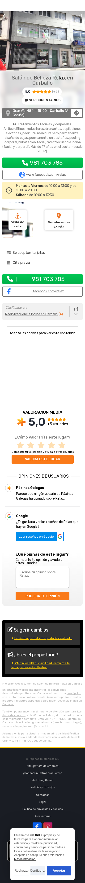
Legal (42, 802)
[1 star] (22, 445)
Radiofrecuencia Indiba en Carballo (31, 314)
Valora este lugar (42, 459)
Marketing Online (42, 780)
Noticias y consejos (42, 787)
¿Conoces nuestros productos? (42, 773)
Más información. (25, 859)
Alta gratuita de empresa (43, 766)
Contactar (42, 794)
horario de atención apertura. (57, 711)
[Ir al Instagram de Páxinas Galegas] (47, 826)
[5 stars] (63, 445)
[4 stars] (53, 445)
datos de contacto (14, 715)
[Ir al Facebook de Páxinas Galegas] (37, 826)
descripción (74, 693)
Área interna (43, 816)
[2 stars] (32, 445)
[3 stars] (42, 445)
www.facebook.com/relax (46, 174)
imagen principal (51, 733)
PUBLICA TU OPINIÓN (43, 596)
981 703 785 (46, 162)
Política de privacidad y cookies (42, 809)
